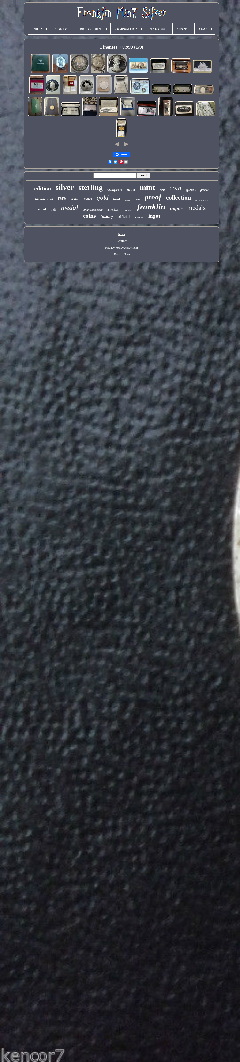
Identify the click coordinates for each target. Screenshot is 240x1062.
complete (114, 189)
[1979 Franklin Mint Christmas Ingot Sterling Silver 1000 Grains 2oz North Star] (70, 94)
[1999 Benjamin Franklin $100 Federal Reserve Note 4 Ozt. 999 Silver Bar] (204, 94)
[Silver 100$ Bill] (138, 72)
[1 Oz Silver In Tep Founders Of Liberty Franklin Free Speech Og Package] (103, 94)
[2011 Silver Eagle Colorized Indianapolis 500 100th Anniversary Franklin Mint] (122, 137)
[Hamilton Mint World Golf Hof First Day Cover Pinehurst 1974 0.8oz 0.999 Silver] (108, 116)
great (191, 189)
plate (127, 200)
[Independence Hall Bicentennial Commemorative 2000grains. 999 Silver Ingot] (37, 94)
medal (69, 207)
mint (147, 187)
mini (131, 189)
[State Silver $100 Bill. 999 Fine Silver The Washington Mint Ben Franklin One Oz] (146, 116)
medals (196, 207)
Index (121, 234)
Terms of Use (122, 254)
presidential (201, 199)
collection (178, 197)
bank (117, 199)
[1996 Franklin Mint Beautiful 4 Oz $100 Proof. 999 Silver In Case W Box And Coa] (121, 94)
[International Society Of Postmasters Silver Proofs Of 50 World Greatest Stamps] (40, 72)
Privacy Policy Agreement (121, 247)
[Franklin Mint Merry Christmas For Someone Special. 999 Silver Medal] (98, 72)
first (162, 190)
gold (103, 197)
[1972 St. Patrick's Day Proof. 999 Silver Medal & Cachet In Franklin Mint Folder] (206, 116)
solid (42, 209)
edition (42, 188)
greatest (204, 190)
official (124, 216)
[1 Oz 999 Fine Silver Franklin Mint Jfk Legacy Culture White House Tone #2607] (80, 72)
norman (128, 210)
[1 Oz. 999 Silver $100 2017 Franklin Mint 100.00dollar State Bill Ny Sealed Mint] (161, 94)
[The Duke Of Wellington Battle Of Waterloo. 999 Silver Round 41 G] (117, 72)
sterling (91, 187)
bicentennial (44, 199)
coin (175, 188)
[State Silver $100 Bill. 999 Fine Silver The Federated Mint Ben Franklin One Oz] (90, 116)
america (139, 217)
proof (153, 197)
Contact (122, 241)
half (53, 209)
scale (75, 198)
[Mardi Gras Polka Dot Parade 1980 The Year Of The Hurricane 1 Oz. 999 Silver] (60, 72)
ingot (154, 216)
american (113, 209)
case (137, 199)
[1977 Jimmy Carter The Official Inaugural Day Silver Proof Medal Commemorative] (53, 94)
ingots (176, 208)
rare (62, 198)
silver (65, 187)
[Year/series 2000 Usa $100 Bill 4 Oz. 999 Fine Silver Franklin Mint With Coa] (128, 116)
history (107, 216)
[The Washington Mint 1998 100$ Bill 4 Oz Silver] (70, 116)
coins (89, 215)
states (88, 199)
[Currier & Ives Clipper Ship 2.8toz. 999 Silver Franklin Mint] (202, 72)
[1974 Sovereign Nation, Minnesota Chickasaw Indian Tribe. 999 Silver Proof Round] (87, 94)
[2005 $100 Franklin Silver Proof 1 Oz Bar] (181, 72)
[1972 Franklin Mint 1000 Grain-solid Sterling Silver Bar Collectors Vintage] (160, 72)
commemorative (93, 209)
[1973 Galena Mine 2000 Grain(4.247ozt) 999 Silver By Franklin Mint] (184, 116)
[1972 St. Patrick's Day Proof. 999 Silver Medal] (35, 116)
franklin (151, 206)
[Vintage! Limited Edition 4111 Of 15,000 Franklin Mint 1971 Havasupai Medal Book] (52, 116)
